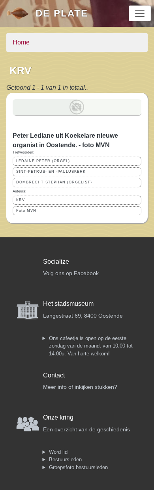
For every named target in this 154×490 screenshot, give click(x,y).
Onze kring (58, 417)
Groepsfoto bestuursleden (78, 467)
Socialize (56, 261)
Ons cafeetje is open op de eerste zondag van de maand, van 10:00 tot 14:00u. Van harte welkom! (91, 346)
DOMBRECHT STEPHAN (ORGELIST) (54, 182)
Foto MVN (26, 211)
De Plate (62, 13)
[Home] (21, 13)
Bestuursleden (65, 459)
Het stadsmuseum (68, 303)
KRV (20, 200)
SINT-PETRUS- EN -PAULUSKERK (51, 172)
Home (21, 42)
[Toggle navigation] (140, 13)
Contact (54, 375)
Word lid (58, 452)
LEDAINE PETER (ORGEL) (43, 161)
